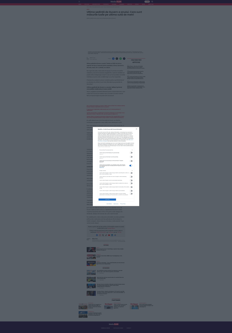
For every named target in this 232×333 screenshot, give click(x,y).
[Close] (137, 129)
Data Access (116, 203)
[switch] (131, 152)
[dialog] (116, 166)
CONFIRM (107, 199)
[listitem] (116, 150)
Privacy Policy (122, 203)
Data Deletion (109, 203)
